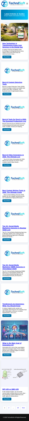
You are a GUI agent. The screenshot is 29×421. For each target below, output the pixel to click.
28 (18, 408)
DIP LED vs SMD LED (10, 389)
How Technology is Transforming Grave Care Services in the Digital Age (12, 45)
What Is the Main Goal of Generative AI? (11, 344)
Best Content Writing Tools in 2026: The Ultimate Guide (13, 191)
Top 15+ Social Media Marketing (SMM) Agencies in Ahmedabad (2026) (13, 267)
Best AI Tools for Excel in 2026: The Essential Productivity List (14, 120)
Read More (7, 57)
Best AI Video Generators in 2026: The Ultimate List (13, 156)
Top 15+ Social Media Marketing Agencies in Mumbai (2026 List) (14, 228)
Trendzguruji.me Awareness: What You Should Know (13, 305)
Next (23, 408)
